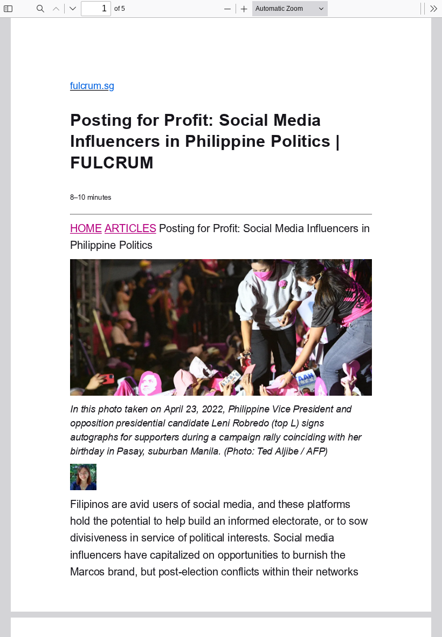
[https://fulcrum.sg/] (86, 228)
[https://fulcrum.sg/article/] (131, 228)
